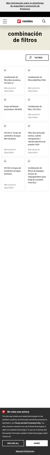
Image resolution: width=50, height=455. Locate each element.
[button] (37, 58)
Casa (25, 21)
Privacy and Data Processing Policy (28, 423)
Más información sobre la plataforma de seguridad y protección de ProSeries (25, 6)
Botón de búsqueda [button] (44, 21)
